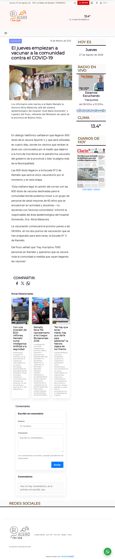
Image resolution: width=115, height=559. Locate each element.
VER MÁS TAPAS (91, 189)
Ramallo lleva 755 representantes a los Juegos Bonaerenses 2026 (41, 334)
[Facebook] (96, 2)
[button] (75, 2)
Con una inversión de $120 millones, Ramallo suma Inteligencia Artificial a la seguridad (20, 338)
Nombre (21, 421)
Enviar (57, 464)
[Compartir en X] (22, 283)
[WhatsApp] (91, 2)
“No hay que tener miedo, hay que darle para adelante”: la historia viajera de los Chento (61, 338)
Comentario (22, 433)
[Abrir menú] (5, 33)
